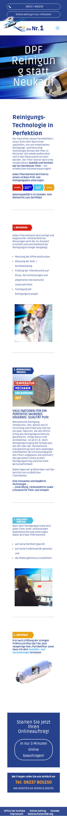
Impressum (16, 813)
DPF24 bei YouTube (14, 810)
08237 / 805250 (34, 6)
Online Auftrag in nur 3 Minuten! (33, 14)
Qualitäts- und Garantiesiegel (29, 651)
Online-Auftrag (38, 810)
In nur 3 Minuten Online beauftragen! (33, 749)
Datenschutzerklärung (40, 813)
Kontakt (55, 810)
